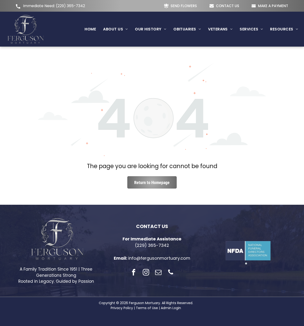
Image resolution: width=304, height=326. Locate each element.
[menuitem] (90, 29)
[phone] (170, 273)
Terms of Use (147, 308)
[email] (158, 273)
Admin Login (171, 308)
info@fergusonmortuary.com (159, 258)
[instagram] (146, 273)
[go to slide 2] (250, 263)
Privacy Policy (122, 308)
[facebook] (133, 273)
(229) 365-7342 (70, 6)
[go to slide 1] (246, 263)
